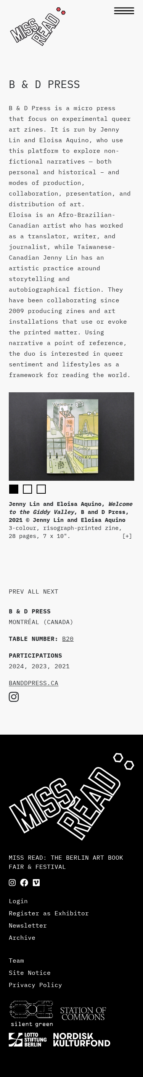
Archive (22, 937)
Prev (16, 591)
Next (50, 591)
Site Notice (30, 972)
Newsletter (28, 925)
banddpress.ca (33, 683)
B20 (68, 638)
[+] (127, 535)
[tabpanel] (71, 466)
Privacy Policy (35, 985)
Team (16, 960)
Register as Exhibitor (49, 913)
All (33, 591)
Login (18, 901)
